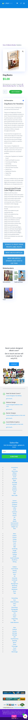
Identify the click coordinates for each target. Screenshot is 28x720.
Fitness (14, 541)
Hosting (15, 570)
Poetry (14, 615)
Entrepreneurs (14, 525)
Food (14, 543)
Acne (14, 469)
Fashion (15, 535)
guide (8, 121)
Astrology (14, 482)
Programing (15, 618)
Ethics (14, 533)
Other (14, 603)
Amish (14, 476)
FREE (14, 546)
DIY (14, 517)
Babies (14, 486)
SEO (15, 637)
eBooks (14, 521)
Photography (14, 609)
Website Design (11, 402)
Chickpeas (14, 504)
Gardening (14, 548)
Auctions (14, 484)
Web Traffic (14, 495)
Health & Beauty (14, 558)
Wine (14, 528)
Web (14, 493)
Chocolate (14, 506)
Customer (14, 511)
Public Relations (15, 622)
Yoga (14, 593)
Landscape (14, 580)
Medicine (14, 587)
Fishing (14, 539)
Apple (14, 480)
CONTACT (14, 364)
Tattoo (14, 644)
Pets (15, 85)
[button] (23, 51)
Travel (14, 648)
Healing (15, 554)
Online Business (14, 602)
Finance (15, 537)
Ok (14, 717)
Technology (14, 646)
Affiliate (15, 473)
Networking (15, 598)
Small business (14, 638)
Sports (14, 642)
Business (14, 490)
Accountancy (14, 467)
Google (14, 550)
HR (14, 576)
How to (14, 572)
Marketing (14, 585)
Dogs (12, 85)
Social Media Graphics (13, 422)
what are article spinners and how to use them (14, 260)
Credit (14, 510)
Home (4, 45)
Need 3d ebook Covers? (13, 393)
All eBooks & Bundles (11, 45)
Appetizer (14, 478)
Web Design (15, 651)
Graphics (14, 552)
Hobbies (14, 567)
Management (14, 583)
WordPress (14, 560)
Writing (14, 561)
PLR (15, 613)
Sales (14, 627)
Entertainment (14, 523)
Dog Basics (14, 156)
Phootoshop (14, 607)
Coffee (14, 508)
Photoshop (14, 611)
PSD (15, 620)
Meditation (14, 589)
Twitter (14, 650)
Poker (14, 616)
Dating (14, 513)
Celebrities (14, 502)
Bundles (14, 475)
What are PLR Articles (14, 253)
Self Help (14, 633)
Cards (14, 491)
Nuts (14, 600)
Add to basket (15, 91)
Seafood (14, 629)
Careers (15, 500)
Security (14, 631)
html (14, 574)
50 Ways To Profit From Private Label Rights (14, 245)
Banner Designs (11, 413)
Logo (14, 581)
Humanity (14, 578)
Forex (14, 545)
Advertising (14, 471)
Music (14, 591)
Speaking (14, 640)
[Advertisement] (14, 28)
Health (14, 556)
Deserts (15, 515)
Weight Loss (14, 526)
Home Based (14, 568)
